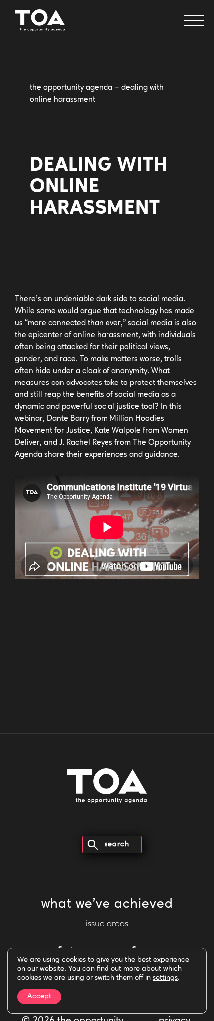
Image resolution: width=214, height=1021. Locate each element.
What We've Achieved (107, 904)
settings (165, 978)
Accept (39, 996)
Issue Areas (107, 924)
